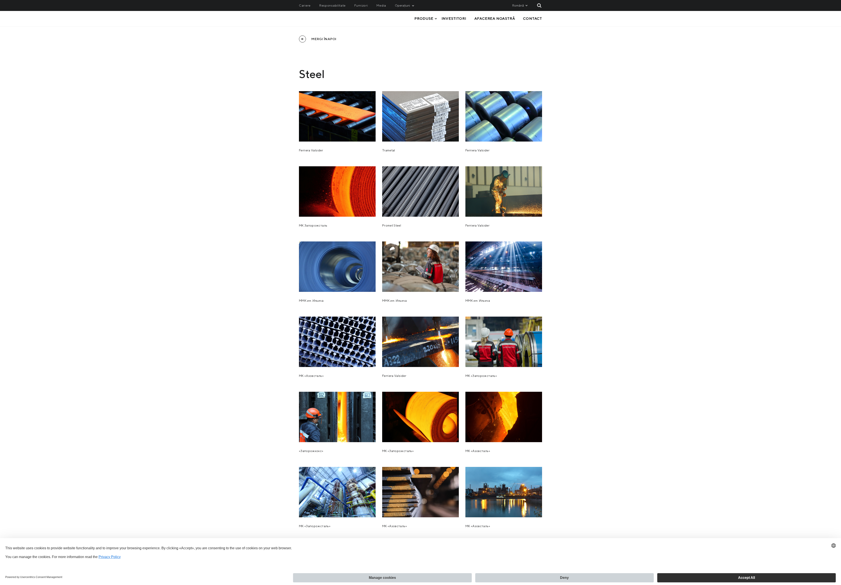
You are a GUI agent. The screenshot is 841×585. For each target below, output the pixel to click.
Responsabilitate (332, 5)
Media (381, 5)
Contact (532, 18)
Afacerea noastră (494, 18)
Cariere (305, 5)
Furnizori (361, 5)
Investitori (454, 18)
